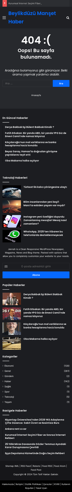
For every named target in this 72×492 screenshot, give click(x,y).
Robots (36, 466)
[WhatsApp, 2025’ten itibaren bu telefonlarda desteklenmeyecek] (12, 236)
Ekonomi (9, 365)
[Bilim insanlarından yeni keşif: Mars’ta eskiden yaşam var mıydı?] (12, 206)
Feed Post (36, 469)
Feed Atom (59, 466)
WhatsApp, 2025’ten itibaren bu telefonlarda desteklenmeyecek (43, 233)
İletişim (19, 484)
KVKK (57, 484)
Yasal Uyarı (41, 488)
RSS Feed (26, 466)
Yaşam (8, 402)
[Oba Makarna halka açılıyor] (12, 343)
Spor (7, 391)
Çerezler (47, 484)
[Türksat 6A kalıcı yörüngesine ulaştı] (12, 191)
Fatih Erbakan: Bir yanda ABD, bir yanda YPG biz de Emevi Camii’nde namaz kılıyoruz (44, 313)
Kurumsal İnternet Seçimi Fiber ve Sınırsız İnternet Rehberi (39, 3)
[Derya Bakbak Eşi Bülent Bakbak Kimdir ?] (12, 299)
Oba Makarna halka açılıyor (40, 339)
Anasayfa (36, 95)
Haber (8, 381)
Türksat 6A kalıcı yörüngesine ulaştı (45, 187)
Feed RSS (47, 466)
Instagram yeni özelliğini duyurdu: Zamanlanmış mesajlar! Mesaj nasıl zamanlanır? (45, 220)
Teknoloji (9, 397)
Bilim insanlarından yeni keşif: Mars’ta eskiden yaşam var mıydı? (44, 203)
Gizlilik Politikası (33, 484)
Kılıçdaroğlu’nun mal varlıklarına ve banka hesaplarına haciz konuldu (44, 325)
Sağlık (8, 386)
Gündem (9, 376)
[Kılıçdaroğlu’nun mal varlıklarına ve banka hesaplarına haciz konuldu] (12, 328)
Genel (8, 371)
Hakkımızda (8, 484)
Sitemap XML (12, 466)
